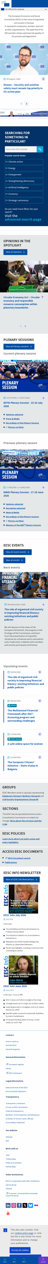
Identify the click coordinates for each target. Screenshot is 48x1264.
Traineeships (11, 1159)
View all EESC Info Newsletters (20, 879)
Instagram (13, 1205)
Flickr (36, 1205)
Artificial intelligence (18, 187)
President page (19, 114)
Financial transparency (15, 1111)
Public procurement (13, 1163)
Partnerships (11, 1166)
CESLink (9, 1188)
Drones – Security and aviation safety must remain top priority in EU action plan (23, 88)
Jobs (8, 1155)
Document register (16, 1064)
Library (8, 1068)
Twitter (25, 1205)
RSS (7, 1141)
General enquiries (13, 1049)
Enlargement (14, 174)
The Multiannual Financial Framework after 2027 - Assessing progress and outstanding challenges (22, 716)
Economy (13, 194)
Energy (11, 168)
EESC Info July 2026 (14, 915)
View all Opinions (14, 252)
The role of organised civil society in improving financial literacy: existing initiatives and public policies (23, 614)
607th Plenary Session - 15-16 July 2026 (23, 404)
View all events (13, 560)
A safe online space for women (25, 744)
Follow (43, 79)
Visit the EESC (11, 1045)
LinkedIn (8, 1205)
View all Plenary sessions (17, 346)
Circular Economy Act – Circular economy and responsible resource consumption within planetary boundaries (21, 302)
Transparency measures (15, 1103)
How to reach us (12, 1041)
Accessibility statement (15, 1122)
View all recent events (16, 552)
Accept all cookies (20, 1250)
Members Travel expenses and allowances (23, 1115)
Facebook (19, 1205)
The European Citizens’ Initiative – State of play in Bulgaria (22, 765)
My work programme (27, 114)
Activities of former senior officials (19, 1118)
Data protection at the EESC (17, 1087)
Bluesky (30, 1205)
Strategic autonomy (18, 200)
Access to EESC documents (17, 1107)
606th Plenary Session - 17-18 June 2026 (23, 494)
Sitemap (9, 1137)
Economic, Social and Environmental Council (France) (21, 1194)
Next (27, 103)
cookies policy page (24, 1233)
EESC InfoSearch (15, 1073)
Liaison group (11, 1185)
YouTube (8, 1213)
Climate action (15, 161)
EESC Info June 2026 (15, 986)
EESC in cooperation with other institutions (23, 1181)
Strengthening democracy (21, 181)
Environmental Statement (16, 1091)
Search (24, 1261)
